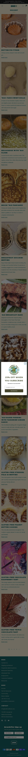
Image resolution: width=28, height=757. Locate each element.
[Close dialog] (25, 363)
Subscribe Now (14, 390)
